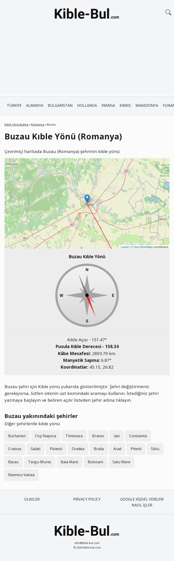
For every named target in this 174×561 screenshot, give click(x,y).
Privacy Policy (87, 499)
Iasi (117, 435)
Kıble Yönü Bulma (16, 124)
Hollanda (87, 105)
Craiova (14, 448)
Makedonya (146, 105)
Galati (35, 448)
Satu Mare (121, 461)
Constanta (138, 435)
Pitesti (136, 448)
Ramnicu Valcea (21, 474)
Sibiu (155, 448)
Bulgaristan (60, 105)
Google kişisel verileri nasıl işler (142, 502)
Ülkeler (32, 499)
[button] (87, 198)
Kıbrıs (125, 105)
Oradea (78, 448)
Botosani (95, 461)
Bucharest (17, 435)
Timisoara (74, 435)
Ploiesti (56, 448)
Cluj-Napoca (45, 435)
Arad (117, 448)
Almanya (34, 105)
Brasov (98, 435)
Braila (99, 448)
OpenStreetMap (143, 247)
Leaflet (125, 247)
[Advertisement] (87, 63)
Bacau (13, 461)
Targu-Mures (39, 461)
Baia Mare (69, 461)
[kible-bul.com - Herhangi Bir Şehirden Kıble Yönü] (87, 14)
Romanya (37, 124)
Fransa (108, 105)
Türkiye (14, 105)
